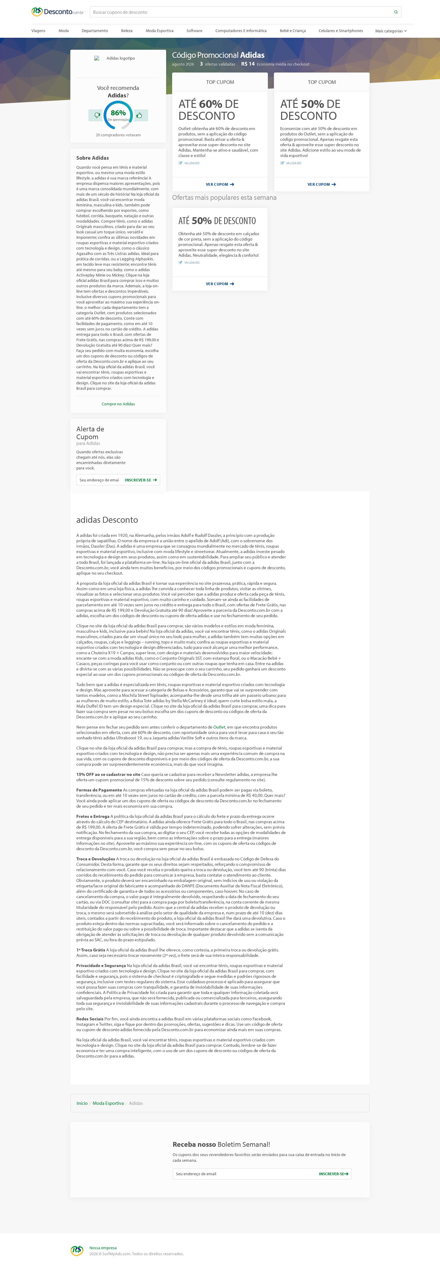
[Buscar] (396, 12)
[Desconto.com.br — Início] (57, 12)
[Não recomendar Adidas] (97, 115)
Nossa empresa (103, 1247)
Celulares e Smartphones (341, 30)
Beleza (127, 30)
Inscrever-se (138, 480)
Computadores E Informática (241, 30)
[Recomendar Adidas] (139, 115)
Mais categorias (389, 31)
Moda (64, 30)
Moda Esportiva (160, 30)
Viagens (38, 30)
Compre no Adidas (118, 404)
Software (194, 30)
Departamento (95, 30)
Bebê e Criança (293, 30)
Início (82, 1103)
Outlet (219, 727)
